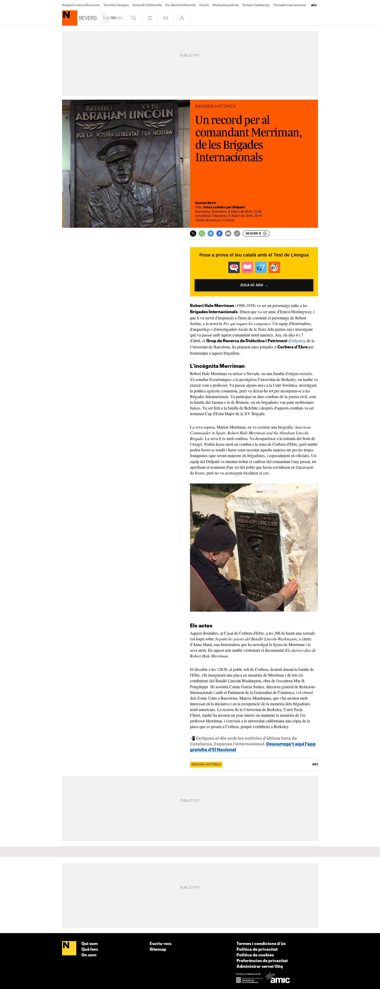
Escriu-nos (160, 944)
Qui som (89, 944)
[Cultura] (69, 18)
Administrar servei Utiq (260, 967)
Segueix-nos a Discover (81, 5)
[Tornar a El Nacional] (113, 18)
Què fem (89, 949)
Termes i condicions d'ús (261, 944)
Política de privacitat (257, 949)
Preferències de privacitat (262, 961)
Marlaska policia (225, 5)
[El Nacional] (69, 948)
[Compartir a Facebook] (219, 233)
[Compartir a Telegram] (211, 233)
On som (88, 955)
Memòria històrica (206, 764)
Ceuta (204, 5)
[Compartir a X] (193, 233)
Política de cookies (255, 955)
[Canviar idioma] (166, 18)
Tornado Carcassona (289, 5)
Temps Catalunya (256, 5)
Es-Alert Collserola (180, 5)
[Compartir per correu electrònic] (228, 233)
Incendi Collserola (147, 5)
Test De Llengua (116, 5)
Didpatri (296, 340)
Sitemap (158, 949)
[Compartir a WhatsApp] (202, 233)
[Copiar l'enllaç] (237, 233)
